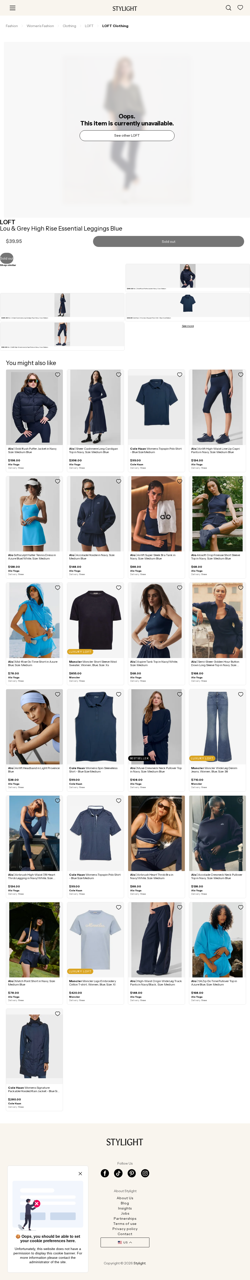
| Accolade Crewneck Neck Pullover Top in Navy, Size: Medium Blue (216, 876)
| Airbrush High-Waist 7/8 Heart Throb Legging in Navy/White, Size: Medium (31, 878)
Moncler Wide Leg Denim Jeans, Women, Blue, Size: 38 (214, 769)
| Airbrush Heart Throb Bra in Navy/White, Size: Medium (151, 876)
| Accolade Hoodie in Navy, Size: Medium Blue (92, 556)
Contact (125, 1234)
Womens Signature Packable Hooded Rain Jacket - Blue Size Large (34, 1091)
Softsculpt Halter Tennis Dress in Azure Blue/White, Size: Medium (32, 556)
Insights (125, 1208)
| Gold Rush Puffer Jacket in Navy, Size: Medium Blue (32, 450)
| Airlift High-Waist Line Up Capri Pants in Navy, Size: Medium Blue (215, 450)
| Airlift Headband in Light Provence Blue (34, 769)
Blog (125, 1203)
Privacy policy (125, 1229)
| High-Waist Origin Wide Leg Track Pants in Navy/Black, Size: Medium (156, 982)
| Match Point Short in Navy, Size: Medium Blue (31, 982)
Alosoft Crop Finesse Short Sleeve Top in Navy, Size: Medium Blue (215, 556)
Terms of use (125, 1223)
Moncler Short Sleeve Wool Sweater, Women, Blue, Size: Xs (93, 663)
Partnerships (125, 1218)
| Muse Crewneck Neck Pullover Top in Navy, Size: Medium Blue (156, 769)
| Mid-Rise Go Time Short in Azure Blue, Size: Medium (32, 663)
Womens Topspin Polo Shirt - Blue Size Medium (156, 450)
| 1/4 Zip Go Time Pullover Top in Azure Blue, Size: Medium (214, 982)
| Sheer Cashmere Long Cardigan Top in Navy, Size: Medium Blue (93, 450)
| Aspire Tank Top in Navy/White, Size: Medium (154, 663)
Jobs (125, 1213)
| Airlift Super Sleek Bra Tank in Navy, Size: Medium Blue (153, 556)
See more (188, 326)
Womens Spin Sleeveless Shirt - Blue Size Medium (93, 769)
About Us (125, 1198)
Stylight (140, 1263)
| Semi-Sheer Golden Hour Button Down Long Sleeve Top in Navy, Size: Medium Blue (215, 665)
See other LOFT (127, 135)
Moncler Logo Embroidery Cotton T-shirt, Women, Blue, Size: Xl (92, 982)
